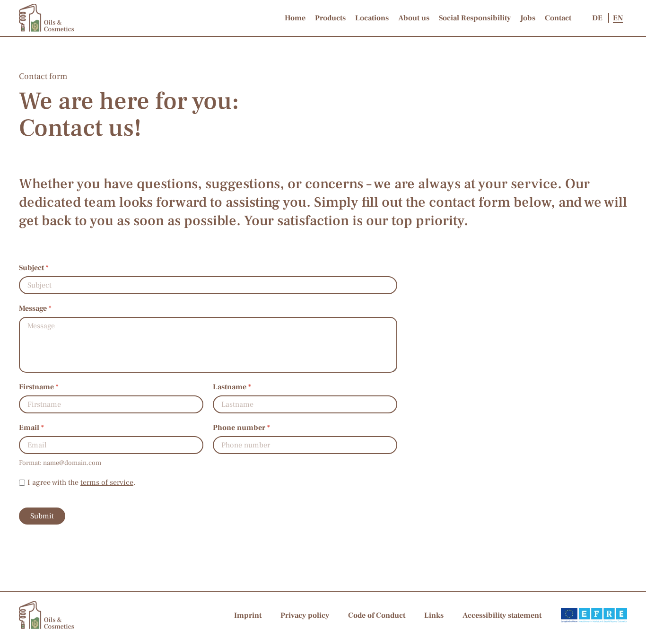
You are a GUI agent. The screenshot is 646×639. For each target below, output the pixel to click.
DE (598, 18)
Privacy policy (304, 615)
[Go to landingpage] (46, 17)
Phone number (241, 427)
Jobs (527, 18)
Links (434, 615)
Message (35, 308)
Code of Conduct (376, 615)
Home (295, 18)
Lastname (232, 387)
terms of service (106, 482)
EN (618, 18)
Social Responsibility (475, 18)
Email (31, 427)
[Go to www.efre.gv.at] (594, 615)
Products (330, 18)
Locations (372, 18)
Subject (34, 267)
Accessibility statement (502, 615)
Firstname (39, 387)
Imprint (248, 615)
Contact (558, 18)
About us (413, 18)
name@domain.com (72, 462)
